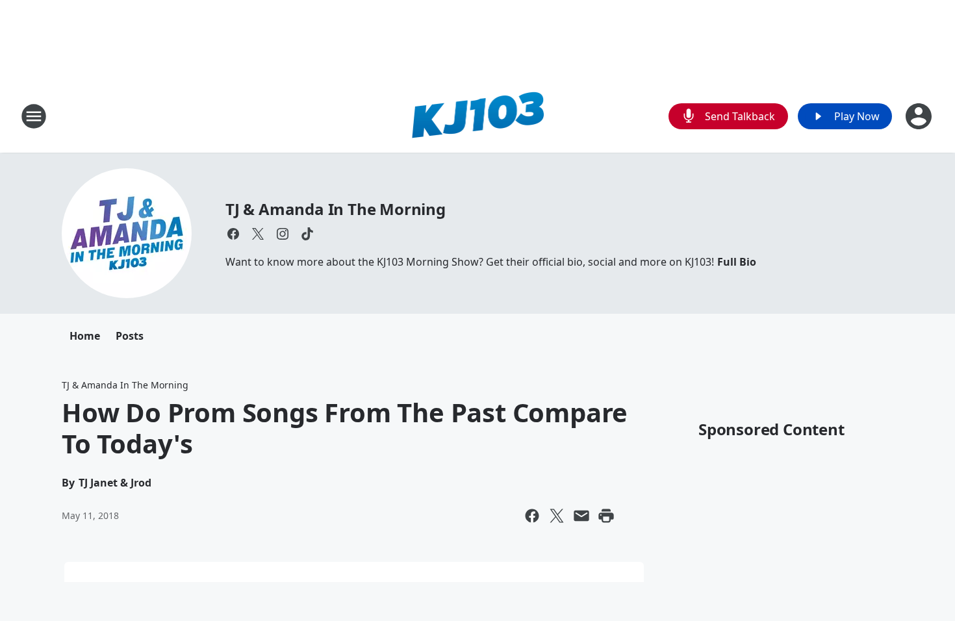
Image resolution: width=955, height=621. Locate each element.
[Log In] (920, 116)
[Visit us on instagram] (282, 234)
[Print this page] (606, 516)
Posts (130, 336)
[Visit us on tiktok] (307, 234)
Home (85, 336)
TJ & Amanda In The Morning (335, 209)
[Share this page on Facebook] (532, 516)
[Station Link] (478, 116)
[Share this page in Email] (581, 516)
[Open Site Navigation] (34, 116)
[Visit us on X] (258, 234)
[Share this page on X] (557, 516)
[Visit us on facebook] (233, 234)
